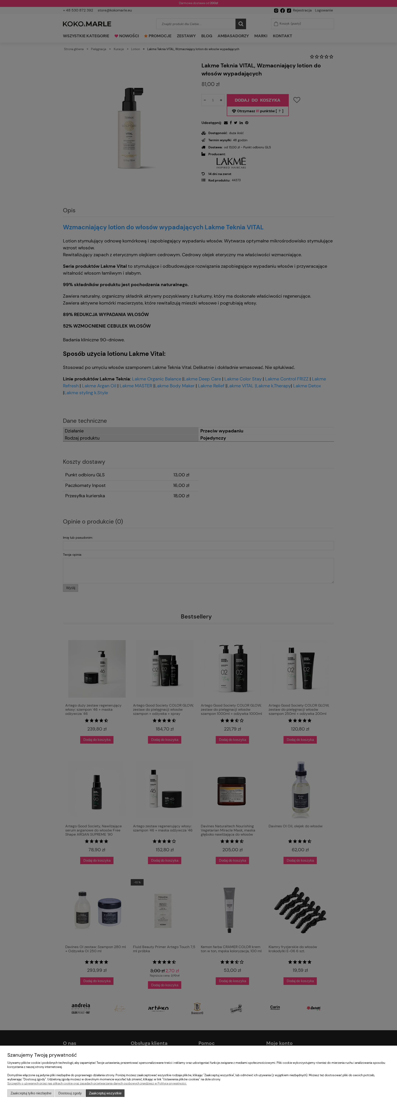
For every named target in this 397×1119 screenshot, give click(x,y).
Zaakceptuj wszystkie (105, 1093)
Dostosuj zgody (70, 1093)
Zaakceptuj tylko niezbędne (31, 1093)
